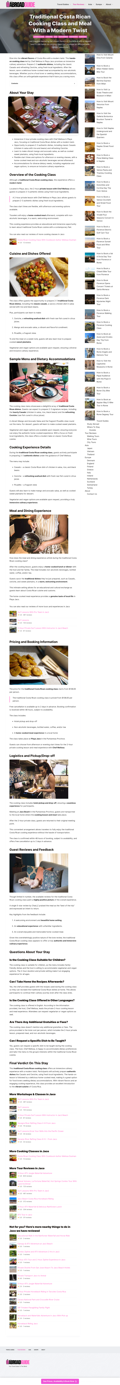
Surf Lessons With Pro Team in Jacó (33, 612)
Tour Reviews (78, 4)
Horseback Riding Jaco (28, 1323)
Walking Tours (93, 436)
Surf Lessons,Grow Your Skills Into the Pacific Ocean (41, 1131)
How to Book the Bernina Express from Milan (104, 81)
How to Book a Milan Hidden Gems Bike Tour (105, 69)
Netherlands (92, 479)
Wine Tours (92, 439)
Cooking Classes (39, 36)
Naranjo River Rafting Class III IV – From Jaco (37, 1139)
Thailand (90, 454)
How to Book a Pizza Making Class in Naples (105, 158)
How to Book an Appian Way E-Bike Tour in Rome (105, 402)
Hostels (92, 430)
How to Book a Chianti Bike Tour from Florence (104, 271)
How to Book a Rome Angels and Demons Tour (104, 352)
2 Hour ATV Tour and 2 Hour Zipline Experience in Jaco (41, 1260)
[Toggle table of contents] (74, 83)
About (108, 4)
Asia (90, 4)
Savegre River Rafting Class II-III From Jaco (37, 1123)
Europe (99, 4)
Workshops (82, 36)
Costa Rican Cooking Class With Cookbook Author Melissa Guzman (47, 240)
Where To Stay (93, 427)
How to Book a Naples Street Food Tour (105, 146)
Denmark (91, 460)
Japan (89, 448)
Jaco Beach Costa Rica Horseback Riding (36, 1199)
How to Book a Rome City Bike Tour (103, 390)
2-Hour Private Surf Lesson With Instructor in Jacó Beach (43, 628)
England (90, 463)
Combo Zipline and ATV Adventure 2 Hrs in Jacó (38, 1252)
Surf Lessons (23, 620)
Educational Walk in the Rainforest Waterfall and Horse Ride (44, 1236)
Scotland (91, 482)
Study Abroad (93, 424)
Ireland (90, 476)
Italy (89, 473)
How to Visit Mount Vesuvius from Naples (105, 104)
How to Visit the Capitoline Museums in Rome (104, 364)
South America (63, 36)
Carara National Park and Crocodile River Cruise (38, 1300)
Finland (90, 466)
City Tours (91, 442)
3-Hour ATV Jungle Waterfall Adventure (35, 1173)
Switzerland (92, 485)
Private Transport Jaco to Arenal (32, 1276)
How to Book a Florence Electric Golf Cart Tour (104, 230)
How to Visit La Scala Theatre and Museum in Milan (104, 92)
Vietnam (90, 451)
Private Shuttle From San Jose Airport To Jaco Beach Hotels (44, 1268)
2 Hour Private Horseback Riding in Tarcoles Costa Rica (42, 1292)
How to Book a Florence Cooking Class (104, 325)
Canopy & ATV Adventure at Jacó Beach (35, 1244)
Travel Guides (63, 4)
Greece (90, 470)
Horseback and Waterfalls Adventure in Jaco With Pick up (43, 1316)
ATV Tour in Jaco (25, 1215)
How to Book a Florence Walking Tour (104, 313)
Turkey (90, 488)
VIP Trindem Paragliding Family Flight (34, 1308)
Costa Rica (49, 36)
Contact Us (92, 494)
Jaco (55, 36)
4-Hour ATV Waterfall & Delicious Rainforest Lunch (40, 1207)
